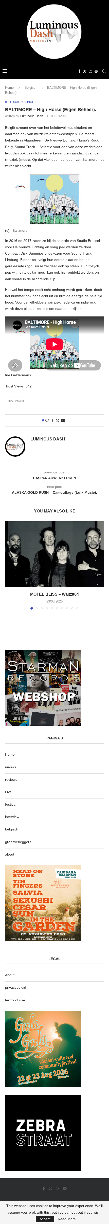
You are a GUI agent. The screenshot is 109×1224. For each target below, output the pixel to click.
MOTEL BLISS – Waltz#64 (54, 594)
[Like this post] (47, 420)
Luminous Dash (31, 116)
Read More (67, 1219)
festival (10, 804)
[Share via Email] (63, 420)
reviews (11, 779)
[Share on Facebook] (53, 420)
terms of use (15, 1000)
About (9, 975)
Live (8, 792)
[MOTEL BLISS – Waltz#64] (54, 554)
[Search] (103, 71)
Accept (45, 1219)
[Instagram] (90, 71)
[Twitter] (84, 71)
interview (12, 817)
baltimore (16, 400)
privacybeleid (15, 987)
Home (9, 88)
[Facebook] (79, 71)
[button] (9, 565)
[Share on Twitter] (57, 420)
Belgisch (31, 88)
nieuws (10, 767)
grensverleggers (18, 842)
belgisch (11, 829)
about (9, 854)
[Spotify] (96, 71)
